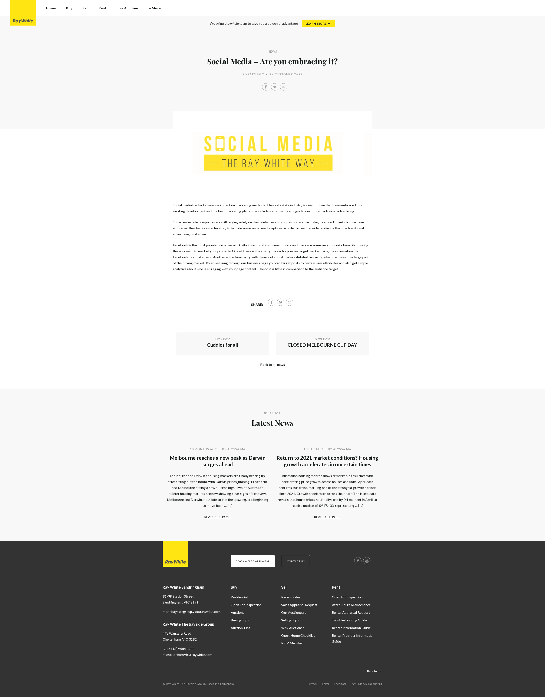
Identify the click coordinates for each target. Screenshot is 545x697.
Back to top (374, 671)
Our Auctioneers (293, 612)
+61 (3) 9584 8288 (180, 649)
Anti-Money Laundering (367, 684)
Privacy (312, 684)
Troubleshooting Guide (349, 620)
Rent (336, 587)
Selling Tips (290, 620)
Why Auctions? (292, 628)
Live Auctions (128, 8)
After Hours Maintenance (351, 605)
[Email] (283, 87)
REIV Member (292, 643)
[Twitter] (274, 87)
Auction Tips (240, 628)
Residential (239, 597)
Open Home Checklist (298, 635)
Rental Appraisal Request (351, 612)
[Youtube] (366, 560)
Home (51, 8)
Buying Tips (240, 620)
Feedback (340, 684)
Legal (325, 684)
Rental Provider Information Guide (353, 638)
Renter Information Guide (351, 628)
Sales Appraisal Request (299, 605)
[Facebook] (265, 87)
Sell (284, 587)
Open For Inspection (246, 605)
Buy (234, 587)
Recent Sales (290, 597)
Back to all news (272, 364)
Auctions (237, 612)
